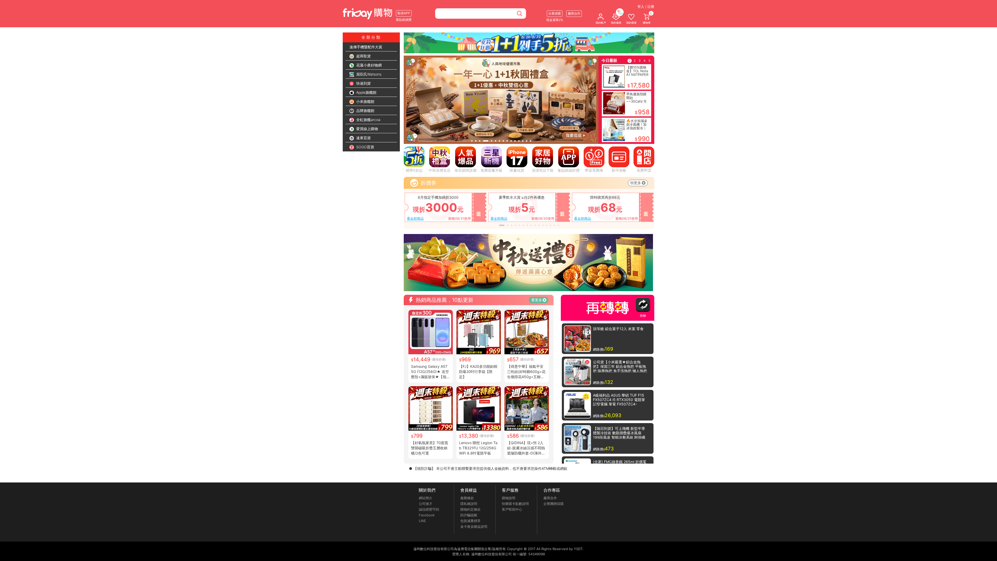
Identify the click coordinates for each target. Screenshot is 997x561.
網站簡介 (425, 498)
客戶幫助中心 (512, 509)
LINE (422, 521)
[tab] (472, 141)
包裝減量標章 (470, 521)
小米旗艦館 (364, 101)
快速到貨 (363, 83)
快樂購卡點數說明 (515, 504)
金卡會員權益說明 (473, 526)
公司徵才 (425, 504)
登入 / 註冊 (645, 6)
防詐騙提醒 (468, 515)
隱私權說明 (468, 504)
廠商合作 (550, 498)
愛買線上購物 (366, 128)
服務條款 (467, 498)
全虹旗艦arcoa (367, 119)
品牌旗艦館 (364, 110)
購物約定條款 (470, 509)
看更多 (536, 300)
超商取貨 (363, 56)
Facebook (427, 515)
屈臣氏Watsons (368, 74)
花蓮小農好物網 (368, 65)
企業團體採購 (553, 504)
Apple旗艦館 (365, 92)
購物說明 (508, 498)
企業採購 (554, 13)
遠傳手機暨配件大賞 (365, 47)
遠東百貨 (363, 138)
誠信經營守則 (429, 509)
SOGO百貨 (364, 147)
